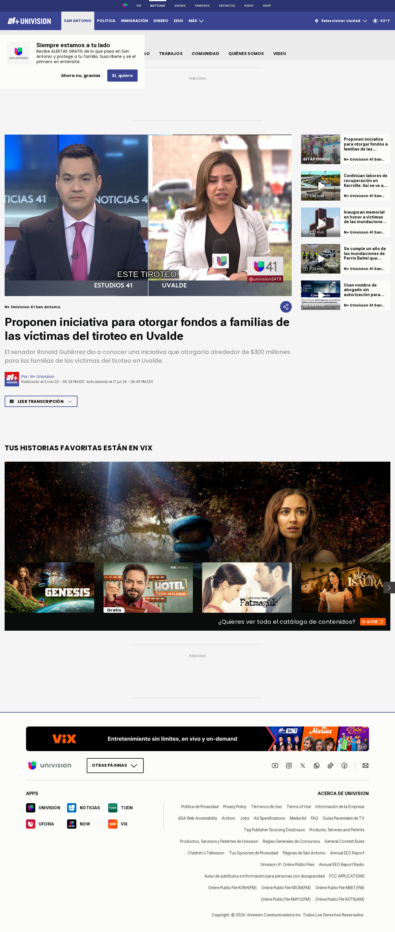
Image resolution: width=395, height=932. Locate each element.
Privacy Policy (234, 806)
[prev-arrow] (1, 587)
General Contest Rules (344, 841)
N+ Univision (42, 376)
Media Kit (298, 818)
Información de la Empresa (339, 806)
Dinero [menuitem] (161, 20)
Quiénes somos (246, 53)
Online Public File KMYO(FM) (286, 899)
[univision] (28, 21)
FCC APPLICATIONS (346, 876)
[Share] (286, 307)
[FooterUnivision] (49, 765)
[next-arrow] (389, 587)
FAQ (314, 818)
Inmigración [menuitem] (134, 20)
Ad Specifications (269, 818)
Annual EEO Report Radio (341, 864)
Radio (249, 5)
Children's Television (206, 853)
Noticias (157, 5)
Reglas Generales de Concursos (291, 841)
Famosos (202, 5)
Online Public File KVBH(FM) (232, 887)
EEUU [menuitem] (178, 20)
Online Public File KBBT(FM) (339, 887)
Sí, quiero (122, 75)
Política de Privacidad (200, 806)
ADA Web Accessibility (197, 818)
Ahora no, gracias (80, 75)
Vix (138, 5)
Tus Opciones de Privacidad (253, 853)
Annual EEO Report (347, 853)
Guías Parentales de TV (343, 818)
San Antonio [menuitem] (77, 20)
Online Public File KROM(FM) (286, 887)
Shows (180, 5)
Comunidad (205, 53)
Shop (267, 5)
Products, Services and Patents (336, 830)
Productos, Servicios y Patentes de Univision (219, 841)
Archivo (228, 818)
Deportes (227, 5)
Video (280, 53)
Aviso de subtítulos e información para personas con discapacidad (264, 876)
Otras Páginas (109, 765)
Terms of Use (299, 806)
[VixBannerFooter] (197, 738)
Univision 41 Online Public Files (287, 864)
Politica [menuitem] (106, 20)
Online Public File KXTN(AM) (339, 899)
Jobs (244, 818)
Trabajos (170, 53)
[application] (148, 215)
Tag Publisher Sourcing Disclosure (274, 830)
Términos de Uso (266, 806)
